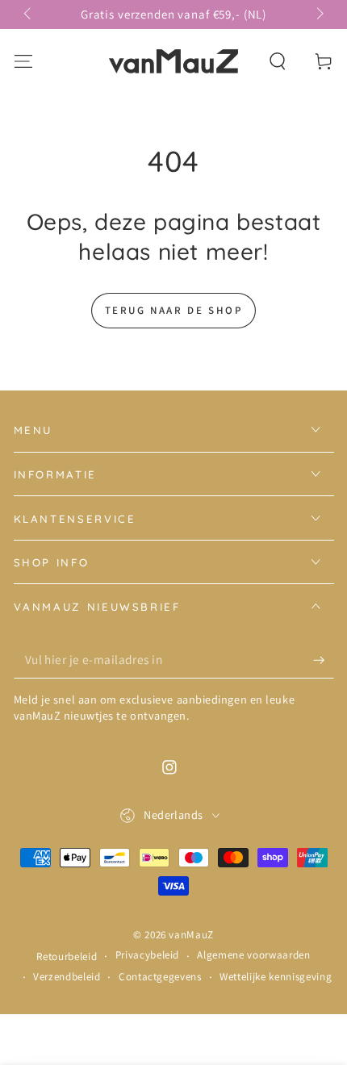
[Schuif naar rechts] (318, 14)
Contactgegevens (160, 977)
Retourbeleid (66, 956)
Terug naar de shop (174, 310)
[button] (278, 61)
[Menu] (23, 61)
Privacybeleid (147, 955)
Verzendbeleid (67, 977)
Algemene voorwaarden (253, 955)
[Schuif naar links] (29, 14)
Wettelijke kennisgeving (275, 977)
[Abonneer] (323, 660)
